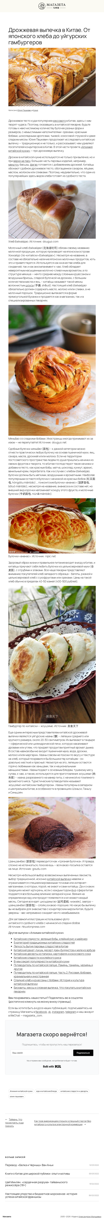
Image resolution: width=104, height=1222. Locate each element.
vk (49, 1012)
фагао (34, 164)
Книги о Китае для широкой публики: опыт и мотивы (37, 1173)
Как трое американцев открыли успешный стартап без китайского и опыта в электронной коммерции (62, 1122)
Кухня (35, 110)
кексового (59, 121)
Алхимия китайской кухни (21, 1091)
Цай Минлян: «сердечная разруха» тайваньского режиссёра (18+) (36, 1184)
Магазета (7, 1216)
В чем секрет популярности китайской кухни (41, 961)
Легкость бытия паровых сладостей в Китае (41, 946)
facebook (41, 1012)
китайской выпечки (59, 879)
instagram (58, 1012)
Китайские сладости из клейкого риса (37, 957)
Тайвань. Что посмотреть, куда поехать (14, 1122)
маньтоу (13, 164)
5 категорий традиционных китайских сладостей (44, 942)
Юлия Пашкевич (24, 110)
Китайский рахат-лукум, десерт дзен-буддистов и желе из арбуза (54, 950)
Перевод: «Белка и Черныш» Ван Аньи (29, 1165)
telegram (70, 1012)
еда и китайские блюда (46, 1091)
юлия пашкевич (17, 1096)
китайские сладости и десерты (74, 1091)
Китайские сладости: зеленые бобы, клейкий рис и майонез (50, 939)
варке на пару (21, 161)
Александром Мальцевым (90, 1216)
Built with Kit (52, 1066)
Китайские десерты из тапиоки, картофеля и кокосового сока (52, 954)
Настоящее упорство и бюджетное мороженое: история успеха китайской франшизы (41, 1195)
